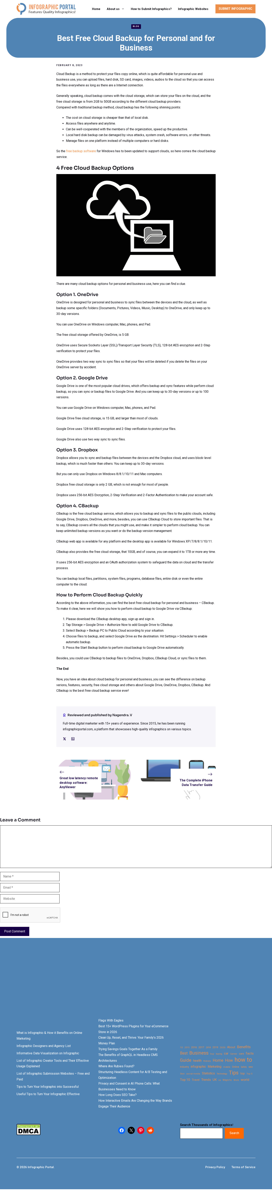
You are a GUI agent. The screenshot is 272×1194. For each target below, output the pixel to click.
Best (184, 1053)
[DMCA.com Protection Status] (28, 1134)
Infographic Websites (193, 9)
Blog (136, 26)
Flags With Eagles (110, 1020)
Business (198, 1053)
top (242, 1073)
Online (235, 1066)
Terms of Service (243, 1167)
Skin (182, 1073)
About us (113, 9)
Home (96, 9)
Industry (184, 1066)
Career (233, 1054)
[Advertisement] (125, 985)
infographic (198, 1066)
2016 (194, 1047)
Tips (234, 1073)
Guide (185, 1060)
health (197, 1061)
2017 (201, 1047)
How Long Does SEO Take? (117, 1095)
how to (243, 1060)
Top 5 (249, 1073)
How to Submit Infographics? (151, 9)
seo (251, 1066)
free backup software (81, 151)
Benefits (244, 1047)
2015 (187, 1047)
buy (212, 1054)
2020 (222, 1047)
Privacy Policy (215, 1167)
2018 (208, 1047)
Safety (244, 1067)
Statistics (208, 1073)
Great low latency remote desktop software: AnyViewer (79, 782)
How (229, 1060)
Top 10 (185, 1080)
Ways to (227, 1080)
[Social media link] (64, 739)
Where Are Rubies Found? (116, 1066)
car (226, 1053)
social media (193, 1073)
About (231, 1047)
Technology (222, 1073)
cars (241, 1053)
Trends (206, 1080)
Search (234, 1133)
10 (181, 1047)
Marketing (214, 1066)
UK (215, 1080)
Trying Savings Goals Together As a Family (128, 1049)
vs (219, 1080)
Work (236, 1080)
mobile (226, 1066)
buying (219, 1054)
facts (250, 1053)
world (245, 1080)
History (207, 1061)
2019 (215, 1047)
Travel (196, 1079)
